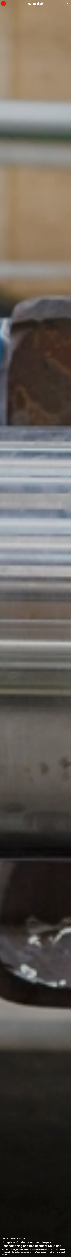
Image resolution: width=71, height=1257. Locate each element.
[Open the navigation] (67, 3)
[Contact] (3, 3)
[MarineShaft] (36, 3)
